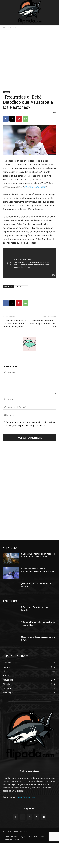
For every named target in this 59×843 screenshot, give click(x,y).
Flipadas (13, 27)
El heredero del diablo (35, 187)
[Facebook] (6, 119)
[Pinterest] (19, 119)
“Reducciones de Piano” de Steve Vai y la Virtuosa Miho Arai (43, 323)
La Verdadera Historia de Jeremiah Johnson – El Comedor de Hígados (14, 323)
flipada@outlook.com (26, 797)
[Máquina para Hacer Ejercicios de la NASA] (11, 641)
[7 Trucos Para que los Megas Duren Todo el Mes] (11, 626)
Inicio (5, 27)
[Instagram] (22, 817)
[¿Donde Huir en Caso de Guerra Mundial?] (11, 587)
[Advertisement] (29, 60)
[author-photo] (29, 351)
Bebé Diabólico (21, 287)
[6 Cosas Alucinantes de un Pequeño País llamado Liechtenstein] (11, 558)
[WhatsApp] (25, 119)
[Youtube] (43, 817)
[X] (12, 119)
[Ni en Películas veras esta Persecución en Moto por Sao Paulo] (11, 573)
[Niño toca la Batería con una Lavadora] (11, 611)
